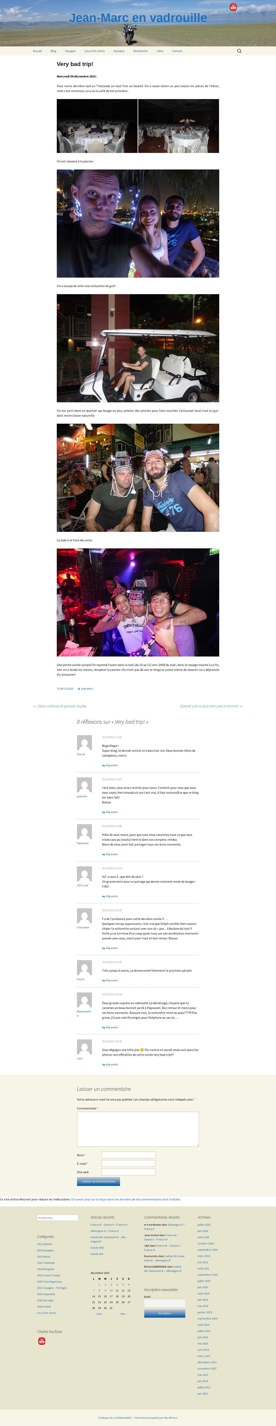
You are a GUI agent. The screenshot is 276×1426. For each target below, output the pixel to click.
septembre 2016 (208, 1318)
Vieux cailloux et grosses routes (59, 705)
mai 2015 (203, 1375)
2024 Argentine (46, 1294)
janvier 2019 (205, 1312)
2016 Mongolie (45, 1269)
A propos (119, 51)
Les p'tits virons (46, 1313)
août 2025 (203, 1237)
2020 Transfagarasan (49, 1281)
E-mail (82, 1164)
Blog (53, 51)
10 (111, 1290)
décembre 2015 (207, 1362)
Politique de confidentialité (114, 1418)
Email (147, 1296)
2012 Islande (44, 1244)
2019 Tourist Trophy (48, 1275)
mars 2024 (204, 1256)
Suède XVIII (97, 1247)
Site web (83, 1172)
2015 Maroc (44, 1256)
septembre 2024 (208, 1249)
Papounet (82, 843)
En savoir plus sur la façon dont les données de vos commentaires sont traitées (125, 1199)
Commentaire (87, 1108)
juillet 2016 (204, 1331)
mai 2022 (203, 1262)
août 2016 (203, 1325)
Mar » (124, 1314)
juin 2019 (203, 1300)
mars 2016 (204, 1356)
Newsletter (140, 51)
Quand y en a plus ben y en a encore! (211, 705)
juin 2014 (203, 1381)
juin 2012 (203, 1393)
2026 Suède (44, 1306)
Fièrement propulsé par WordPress (156, 1418)
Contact (177, 51)
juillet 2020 (204, 1281)
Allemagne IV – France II (105, 1231)
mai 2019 (203, 1306)
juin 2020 (203, 1287)
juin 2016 (203, 1337)
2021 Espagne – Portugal (52, 1288)
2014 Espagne (45, 1250)
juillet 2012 (204, 1387)
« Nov (99, 1314)
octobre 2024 (206, 1243)
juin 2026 (203, 1231)
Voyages (70, 51)
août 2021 (203, 1268)
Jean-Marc (87, 688)
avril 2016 (203, 1350)
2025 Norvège (45, 1300)
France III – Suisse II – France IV (109, 1224)
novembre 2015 (207, 1368)
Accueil (37, 51)
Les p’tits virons (94, 51)
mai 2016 (203, 1343)
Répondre (112, 765)
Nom (81, 1155)
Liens (160, 51)
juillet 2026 (204, 1224)
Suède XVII (97, 1254)
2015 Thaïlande (46, 1263)
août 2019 (203, 1293)
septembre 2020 (208, 1274)
